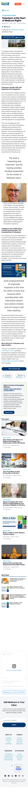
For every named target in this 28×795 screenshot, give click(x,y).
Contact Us (19, 738)
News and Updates (8, 759)
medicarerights (19, 686)
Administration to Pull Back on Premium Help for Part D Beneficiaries (18, 580)
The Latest (6, 10)
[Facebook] (8, 775)
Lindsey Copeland (8, 507)
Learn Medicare (8, 754)
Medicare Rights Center (8, 686)
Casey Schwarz (8, 475)
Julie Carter (7, 445)
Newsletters (19, 741)
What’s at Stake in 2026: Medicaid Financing (16, 603)
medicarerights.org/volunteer (10, 361)
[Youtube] (15, 775)
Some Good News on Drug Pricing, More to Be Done (11, 472)
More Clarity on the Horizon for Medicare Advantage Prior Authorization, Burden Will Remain (14, 441)
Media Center (19, 743)
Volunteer (19, 759)
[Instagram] (19, 775)
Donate (19, 754)
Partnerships (19, 739)
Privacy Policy (11, 781)
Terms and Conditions (20, 781)
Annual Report (8, 743)
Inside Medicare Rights (9, 15)
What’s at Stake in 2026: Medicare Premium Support (14, 533)
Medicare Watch (7, 437)
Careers (8, 741)
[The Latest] (3, 10)
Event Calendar (19, 756)
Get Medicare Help (8, 756)
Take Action (19, 757)
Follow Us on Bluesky (18, 692)
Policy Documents (8, 757)
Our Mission (8, 738)
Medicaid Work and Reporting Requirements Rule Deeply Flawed (14, 563)
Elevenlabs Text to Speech (16, 30)
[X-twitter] (22, 775)
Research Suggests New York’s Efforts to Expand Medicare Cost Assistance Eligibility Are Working (14, 503)
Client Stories (8, 739)
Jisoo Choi (6, 536)
